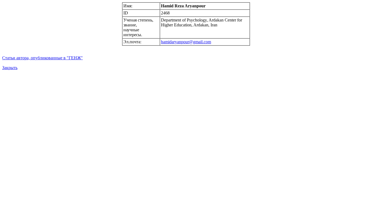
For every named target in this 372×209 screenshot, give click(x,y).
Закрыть (9, 67)
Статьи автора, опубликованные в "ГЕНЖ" (42, 58)
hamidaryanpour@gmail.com (186, 41)
